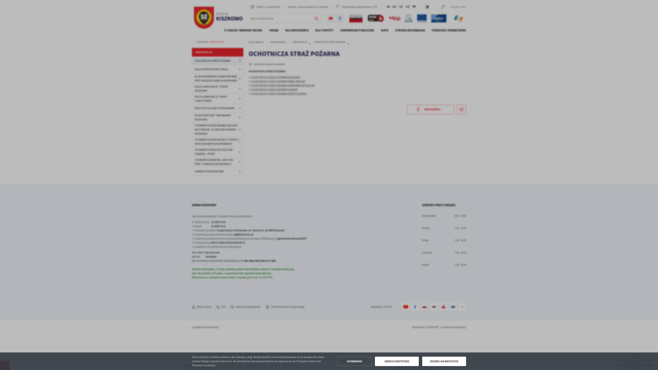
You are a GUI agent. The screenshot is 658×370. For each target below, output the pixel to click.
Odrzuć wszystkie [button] (397, 361)
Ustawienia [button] (354, 361)
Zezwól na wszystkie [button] (444, 361)
